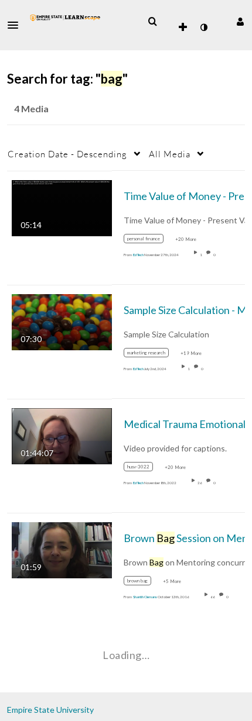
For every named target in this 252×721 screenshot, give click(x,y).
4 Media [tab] (31, 108)
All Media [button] (169, 154)
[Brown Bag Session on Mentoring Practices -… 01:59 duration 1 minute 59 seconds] (62, 549)
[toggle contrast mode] (203, 27)
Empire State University (50, 710)
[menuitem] (152, 21)
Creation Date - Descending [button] (67, 154)
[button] (16, 25)
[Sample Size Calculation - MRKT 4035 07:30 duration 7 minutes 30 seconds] (62, 321)
